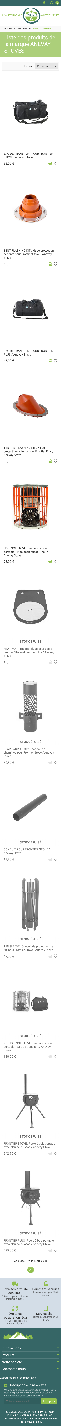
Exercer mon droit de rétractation (18, 1377)
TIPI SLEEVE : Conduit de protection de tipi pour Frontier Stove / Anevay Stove (28, 948)
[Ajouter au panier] (50, 164)
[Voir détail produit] (50, 662)
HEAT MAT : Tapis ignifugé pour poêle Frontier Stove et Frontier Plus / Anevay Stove (29, 652)
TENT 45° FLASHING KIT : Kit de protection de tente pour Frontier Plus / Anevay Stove (28, 451)
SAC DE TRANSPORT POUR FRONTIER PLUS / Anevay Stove (28, 352)
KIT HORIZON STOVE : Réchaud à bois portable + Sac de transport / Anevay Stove (28, 1047)
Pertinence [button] (43, 66)
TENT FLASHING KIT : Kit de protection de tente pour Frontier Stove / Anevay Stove (29, 254)
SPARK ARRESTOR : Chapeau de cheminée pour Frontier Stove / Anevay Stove (29, 752)
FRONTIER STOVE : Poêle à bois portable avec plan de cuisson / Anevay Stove (30, 1145)
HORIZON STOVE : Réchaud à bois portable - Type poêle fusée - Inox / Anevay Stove (26, 551)
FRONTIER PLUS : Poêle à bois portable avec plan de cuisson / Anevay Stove (29, 1242)
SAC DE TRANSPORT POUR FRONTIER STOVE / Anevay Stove (28, 155)
